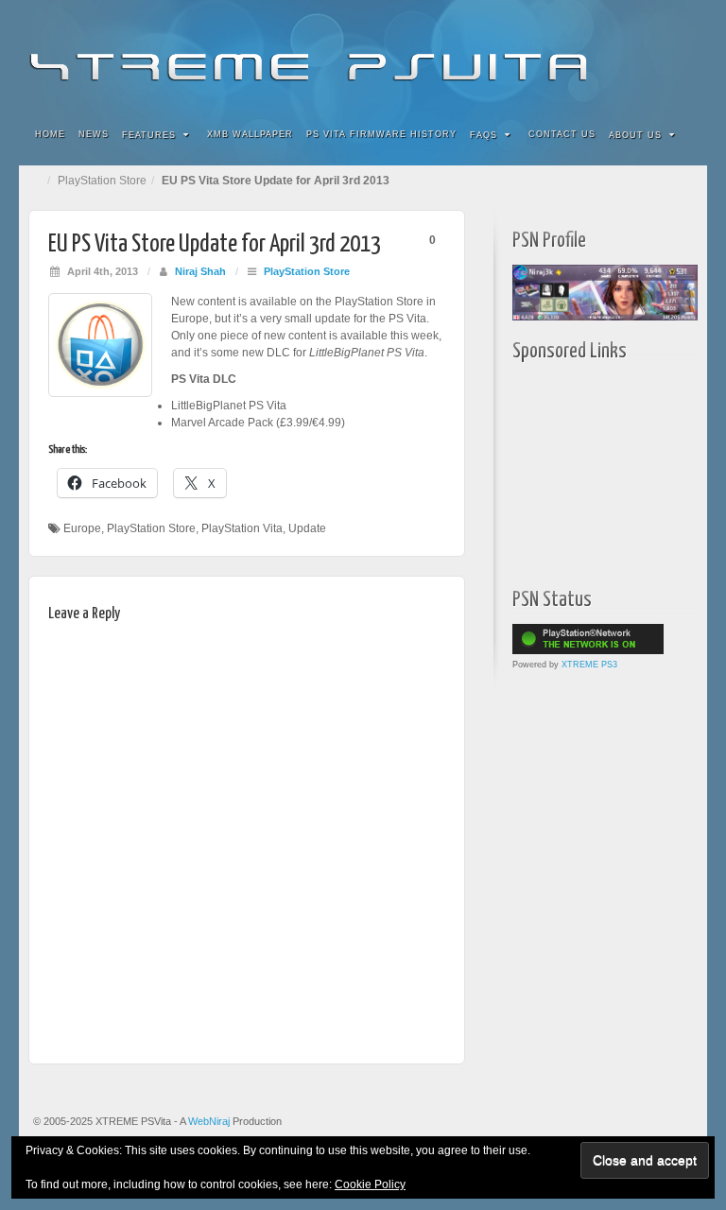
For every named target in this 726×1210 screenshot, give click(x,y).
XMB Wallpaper (250, 134)
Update (307, 528)
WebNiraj (209, 1121)
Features (149, 135)
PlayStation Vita (242, 528)
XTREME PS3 (589, 664)
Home (50, 134)
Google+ (603, 54)
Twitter (629, 54)
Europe (82, 528)
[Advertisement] (619, 469)
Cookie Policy (370, 1184)
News (93, 134)
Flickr (578, 54)
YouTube (654, 54)
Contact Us (562, 134)
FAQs (483, 135)
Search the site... (680, 135)
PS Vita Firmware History (381, 134)
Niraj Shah (200, 271)
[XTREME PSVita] (363, 54)
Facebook (552, 54)
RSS (680, 54)
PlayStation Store (102, 180)
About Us (635, 135)
